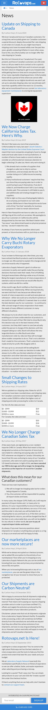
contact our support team (14, 685)
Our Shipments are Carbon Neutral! (18, 585)
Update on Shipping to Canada (21, 25)
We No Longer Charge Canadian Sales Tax (21, 434)
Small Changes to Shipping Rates (16, 379)
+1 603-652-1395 (25, 707)
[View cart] (43, 3)
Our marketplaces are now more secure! (20, 541)
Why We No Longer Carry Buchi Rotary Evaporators (19, 242)
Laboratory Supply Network (18, 661)
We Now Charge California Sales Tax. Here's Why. (19, 131)
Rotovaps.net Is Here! (21, 638)
